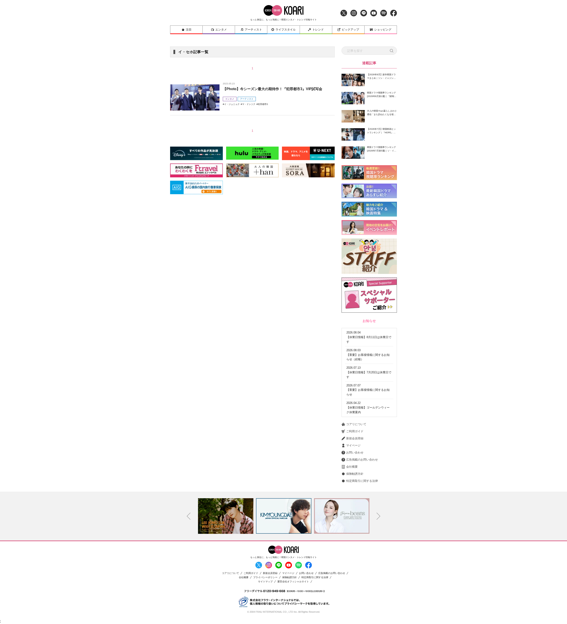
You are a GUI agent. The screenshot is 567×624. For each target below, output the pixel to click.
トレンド (318, 29)
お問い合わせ (354, 452)
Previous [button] (188, 516)
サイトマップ (265, 581)
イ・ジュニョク (232, 104)
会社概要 (352, 466)
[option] (226, 516)
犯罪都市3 (263, 104)
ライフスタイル (286, 29)
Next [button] (378, 516)
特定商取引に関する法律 (362, 481)
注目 (189, 29)
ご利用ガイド (354, 431)
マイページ (353, 445)
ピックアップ (350, 29)
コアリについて (356, 424)
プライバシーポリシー (265, 577)
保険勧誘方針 (354, 473)
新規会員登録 (354, 438)
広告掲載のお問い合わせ (362, 459)
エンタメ (221, 29)
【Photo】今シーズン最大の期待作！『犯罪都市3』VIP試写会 (272, 89)
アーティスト (253, 29)
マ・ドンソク (248, 104)
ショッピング (382, 29)
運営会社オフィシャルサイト (293, 581)
